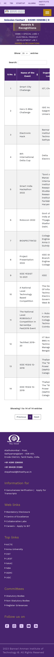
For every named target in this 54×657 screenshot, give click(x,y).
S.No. (10, 74)
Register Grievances (17, 605)
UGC (8, 577)
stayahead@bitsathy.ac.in (18, 471)
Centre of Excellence (17, 516)
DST (8, 554)
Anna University (14, 549)
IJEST (9, 558)
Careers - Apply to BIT (18, 526)
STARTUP (20, 3)
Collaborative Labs (16, 521)
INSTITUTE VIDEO (44, 3)
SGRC (9, 572)
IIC (5, 3)
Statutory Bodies (15, 596)
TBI (11, 3)
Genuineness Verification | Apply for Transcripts (25, 492)
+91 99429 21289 (13, 467)
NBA (8, 568)
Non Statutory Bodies (17, 600)
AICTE (9, 544)
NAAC (9, 563)
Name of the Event (27, 74)
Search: (13, 62)
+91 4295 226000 (13, 462)
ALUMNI (32, 3)
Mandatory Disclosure (18, 512)
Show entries (26, 53)
